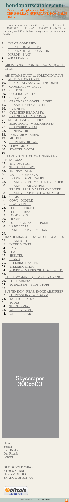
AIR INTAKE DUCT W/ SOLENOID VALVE (34, 75)
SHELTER (16, 255)
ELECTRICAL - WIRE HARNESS (31, 123)
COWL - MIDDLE (21, 200)
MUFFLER (16, 138)
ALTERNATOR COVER (24, 79)
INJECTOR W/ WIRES (24, 134)
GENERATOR (18, 131)
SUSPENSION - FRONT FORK (29, 284)
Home (7, 443)
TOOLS (14, 302)
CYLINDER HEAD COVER (27, 116)
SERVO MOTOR (20, 145)
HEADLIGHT (18, 240)
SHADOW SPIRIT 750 (18, 477)
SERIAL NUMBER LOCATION (28, 50)
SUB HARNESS (20, 281)
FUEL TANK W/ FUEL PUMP (28, 222)
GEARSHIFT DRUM (23, 127)
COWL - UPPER (20, 204)
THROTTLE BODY (22, 167)
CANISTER (17, 196)
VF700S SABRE (14, 470)
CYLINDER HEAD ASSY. (26, 112)
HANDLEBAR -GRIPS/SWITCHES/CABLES (34, 237)
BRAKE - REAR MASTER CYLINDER (35, 189)
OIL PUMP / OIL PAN (23, 142)
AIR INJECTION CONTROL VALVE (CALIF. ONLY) (35, 67)
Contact (8, 457)
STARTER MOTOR (22, 149)
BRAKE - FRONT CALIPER (28, 178)
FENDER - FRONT (21, 207)
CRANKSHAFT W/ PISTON (28, 105)
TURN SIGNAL (19, 306)
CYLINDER (17, 108)
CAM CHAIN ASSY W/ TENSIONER (33, 82)
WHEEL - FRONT (21, 310)
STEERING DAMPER (23, 263)
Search (8, 446)
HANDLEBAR (19, 226)
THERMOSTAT (19, 163)
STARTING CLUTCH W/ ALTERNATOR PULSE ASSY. (32, 158)
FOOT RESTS (18, 215)
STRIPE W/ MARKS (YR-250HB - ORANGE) (34, 277)
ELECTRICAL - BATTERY (25, 120)
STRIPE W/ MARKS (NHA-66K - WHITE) (36, 270)
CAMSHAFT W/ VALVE (25, 86)
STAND (14, 259)
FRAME (14, 219)
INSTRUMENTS (20, 244)
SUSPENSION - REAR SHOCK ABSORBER (34, 291)
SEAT (13, 251)
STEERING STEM (21, 266)
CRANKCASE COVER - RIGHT (30, 101)
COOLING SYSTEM (23, 94)
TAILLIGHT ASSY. (22, 299)
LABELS (15, 248)
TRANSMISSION (20, 171)
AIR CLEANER (18, 58)
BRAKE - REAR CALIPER (27, 185)
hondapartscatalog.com (34, 5)
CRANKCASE (19, 97)
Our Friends (11, 453)
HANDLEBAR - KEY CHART (29, 230)
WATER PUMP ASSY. (23, 174)
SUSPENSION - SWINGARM (28, 295)
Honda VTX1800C (15, 474)
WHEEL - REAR (20, 313)
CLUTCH (15, 90)
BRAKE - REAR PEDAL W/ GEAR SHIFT (37, 193)
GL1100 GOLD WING (18, 467)
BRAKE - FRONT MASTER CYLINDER (36, 182)
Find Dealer (11, 450)
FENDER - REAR (21, 211)
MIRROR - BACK (19, 54)
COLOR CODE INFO (22, 43)
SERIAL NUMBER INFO (24, 47)
